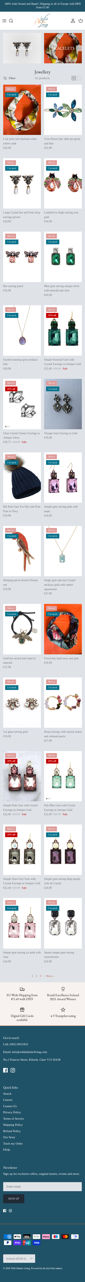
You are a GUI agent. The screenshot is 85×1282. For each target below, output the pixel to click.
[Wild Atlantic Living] (42, 21)
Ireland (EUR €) (16, 1258)
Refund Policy (12, 1131)
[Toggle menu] (4, 20)
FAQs (6, 1149)
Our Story (9, 1137)
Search (7, 1093)
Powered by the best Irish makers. (47, 1268)
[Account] (72, 20)
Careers (7, 1099)
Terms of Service (13, 1118)
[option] (22, 48)
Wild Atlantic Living (20, 1268)
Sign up (13, 1198)
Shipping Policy (13, 1124)
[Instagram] (12, 1070)
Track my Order (13, 1143)
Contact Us (10, 1106)
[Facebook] (5, 1070)
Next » (50, 976)
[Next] (79, 48)
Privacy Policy (12, 1112)
